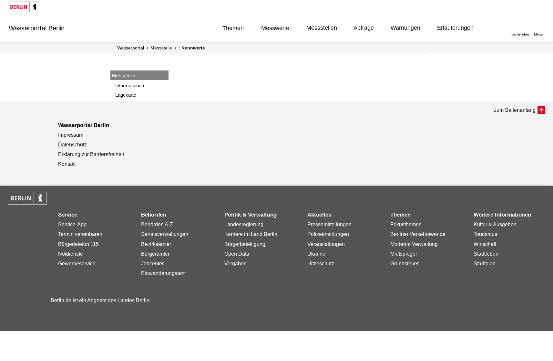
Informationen (129, 85)
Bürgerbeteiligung (244, 244)
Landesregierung (243, 224)
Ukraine (316, 254)
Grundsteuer (404, 263)
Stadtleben (486, 254)
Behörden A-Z (157, 224)
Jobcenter (152, 263)
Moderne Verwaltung (414, 244)
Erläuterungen (455, 28)
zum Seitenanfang (515, 110)
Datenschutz (72, 144)
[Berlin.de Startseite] (24, 7)
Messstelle (161, 47)
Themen (233, 28)
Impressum (70, 135)
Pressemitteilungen (329, 224)
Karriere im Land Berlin (250, 234)
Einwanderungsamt (163, 273)
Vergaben (235, 263)
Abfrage (363, 28)
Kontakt (67, 164)
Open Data (236, 254)
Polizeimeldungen (328, 234)
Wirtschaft (485, 244)
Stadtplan (485, 263)
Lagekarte (125, 95)
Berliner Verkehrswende (417, 234)
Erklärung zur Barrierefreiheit (91, 154)
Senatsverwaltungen (164, 234)
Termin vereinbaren (80, 234)
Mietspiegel (403, 254)
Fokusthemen (406, 224)
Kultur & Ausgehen (495, 224)
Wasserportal (130, 47)
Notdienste (70, 254)
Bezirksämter (156, 244)
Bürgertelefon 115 (78, 244)
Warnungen (405, 28)
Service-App (72, 224)
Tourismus (485, 234)
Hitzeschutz (320, 263)
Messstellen (321, 28)
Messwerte (275, 28)
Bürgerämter (155, 254)
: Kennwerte (192, 47)
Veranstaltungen (326, 244)
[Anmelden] (493, 28)
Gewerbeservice (77, 263)
